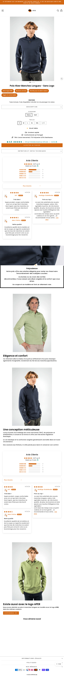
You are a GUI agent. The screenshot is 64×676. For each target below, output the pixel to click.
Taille (32, 120)
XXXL (43, 123)
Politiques (31, 662)
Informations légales (32, 658)
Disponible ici (11, 613)
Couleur (32, 111)
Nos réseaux (31, 667)
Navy (29, 115)
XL (32, 123)
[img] (14, 193)
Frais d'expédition (24, 102)
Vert (35, 115)
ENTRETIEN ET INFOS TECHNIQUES (32, 151)
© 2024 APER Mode (32, 674)
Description (32, 107)
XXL (37, 123)
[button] (23, 169)
